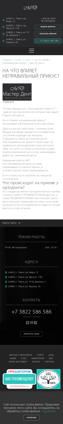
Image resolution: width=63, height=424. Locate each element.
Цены (51, 355)
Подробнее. (48, 411)
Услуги (40, 355)
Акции (13, 358)
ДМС (51, 358)
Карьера (36, 362)
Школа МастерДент (18, 362)
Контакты (49, 362)
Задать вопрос (48, 27)
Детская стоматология (21, 355)
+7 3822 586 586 (49, 41)
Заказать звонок (48, 34)
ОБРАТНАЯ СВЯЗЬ (31, 334)
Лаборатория (37, 358)
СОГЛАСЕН (31, 418)
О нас (23, 358)
